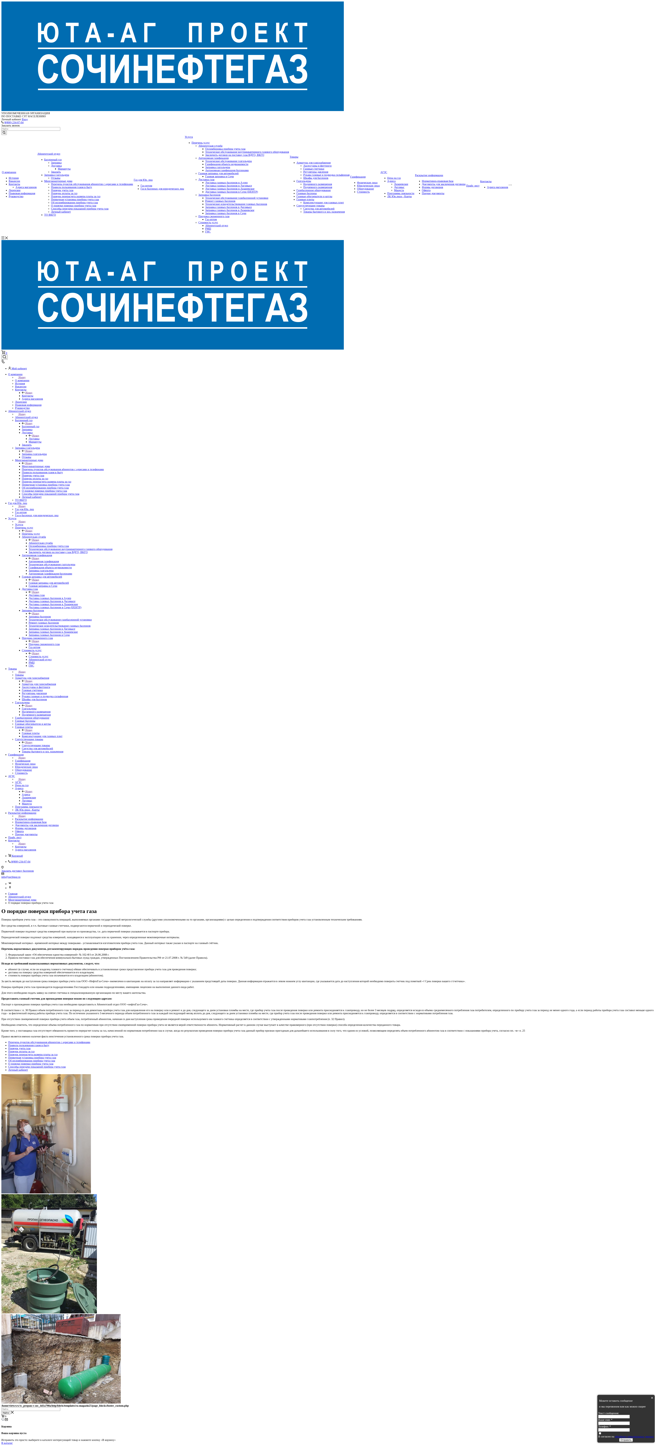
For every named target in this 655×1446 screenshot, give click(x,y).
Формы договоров (432, 187)
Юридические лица (368, 185)
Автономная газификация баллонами (227, 170)
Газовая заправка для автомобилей (218, 173)
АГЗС (383, 172)
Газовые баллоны (306, 193)
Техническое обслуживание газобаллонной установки (236, 197)
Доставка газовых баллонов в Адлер (226, 182)
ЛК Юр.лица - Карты (399, 196)
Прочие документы (433, 193)
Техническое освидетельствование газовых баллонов (236, 204)
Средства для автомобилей (318, 208)
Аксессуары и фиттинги (317, 165)
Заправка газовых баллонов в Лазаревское (229, 210)
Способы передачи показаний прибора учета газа (79, 208)
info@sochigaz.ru (10, 877)
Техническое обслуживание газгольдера (228, 161)
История (14, 178)
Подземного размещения (317, 187)
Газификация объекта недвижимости (226, 164)
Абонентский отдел (48, 153)
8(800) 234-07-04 (14, 122)
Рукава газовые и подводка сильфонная (326, 174)
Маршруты (64, 168)
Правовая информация (22, 193)
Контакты (14, 184)
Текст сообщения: (608, 1413)
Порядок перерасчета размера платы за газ (75, 196)
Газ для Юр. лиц (143, 179)
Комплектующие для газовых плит (323, 202)
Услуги (189, 136)
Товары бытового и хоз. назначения (324, 211)
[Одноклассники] (10, 887)
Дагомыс (399, 187)
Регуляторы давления (315, 171)
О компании (9, 172)
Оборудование (365, 188)
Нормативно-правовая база (437, 181)
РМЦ (208, 228)
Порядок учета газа (62, 190)
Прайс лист (472, 185)
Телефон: (604, 1426)
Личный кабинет (61, 211)
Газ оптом (146, 185)
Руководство (16, 196)
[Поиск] (4, 357)
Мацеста (399, 190)
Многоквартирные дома (58, 181)
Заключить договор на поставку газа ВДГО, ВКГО (234, 155)
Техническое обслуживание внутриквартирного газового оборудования (247, 151)
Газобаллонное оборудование (313, 190)
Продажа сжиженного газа (213, 216)
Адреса (391, 181)
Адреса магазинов (26, 187)
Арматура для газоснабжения (313, 162)
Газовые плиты (305, 199)
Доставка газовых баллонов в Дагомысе (228, 185)
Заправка (56, 162)
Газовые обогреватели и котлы (314, 196)
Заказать (56, 171)
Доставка (56, 165)
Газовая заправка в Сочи (219, 176)
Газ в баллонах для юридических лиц (162, 188)
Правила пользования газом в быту (71, 187)
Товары (294, 156)
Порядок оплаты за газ (64, 193)
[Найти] (4, 133)
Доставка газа (206, 179)
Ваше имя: (605, 1419)
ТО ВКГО (50, 214)
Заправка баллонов (209, 194)
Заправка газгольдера (56, 174)
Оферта (426, 190)
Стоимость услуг (208, 222)
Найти (6, 1413)
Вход (25, 119)
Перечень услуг (201, 142)
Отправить (626, 1440)
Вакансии (14, 181)
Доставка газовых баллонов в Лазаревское (229, 188)
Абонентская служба (210, 145)
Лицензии (14, 190)
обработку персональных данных (634, 1436)
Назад (22, 377)
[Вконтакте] (10, 883)
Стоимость (363, 191)
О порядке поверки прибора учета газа (73, 205)
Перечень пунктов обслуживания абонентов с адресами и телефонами (92, 184)
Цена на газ (394, 178)
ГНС (208, 231)
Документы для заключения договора (443, 184)
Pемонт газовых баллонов (220, 201)
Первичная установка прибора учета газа (75, 199)
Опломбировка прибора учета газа (225, 148)
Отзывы (55, 178)
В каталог (7, 1443)
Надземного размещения (317, 184)
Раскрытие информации (429, 175)
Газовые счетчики (313, 168)
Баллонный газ (53, 159)
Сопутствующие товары (310, 205)
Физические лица (367, 182)
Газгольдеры (303, 181)
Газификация (358, 176)
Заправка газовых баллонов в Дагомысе (228, 207)
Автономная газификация (213, 158)
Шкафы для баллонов (315, 178)
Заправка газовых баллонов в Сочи (225, 213)
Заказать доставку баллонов (17, 870)
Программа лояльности (400, 193)
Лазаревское (401, 184)
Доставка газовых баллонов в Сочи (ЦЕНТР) (231, 191)
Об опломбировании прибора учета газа (74, 202)
